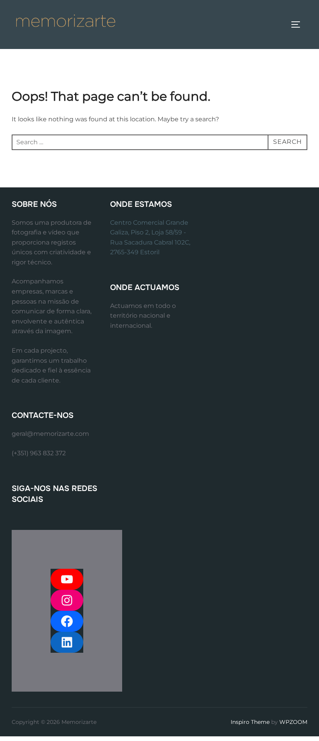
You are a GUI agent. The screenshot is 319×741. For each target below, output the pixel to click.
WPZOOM (293, 721)
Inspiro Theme (250, 721)
